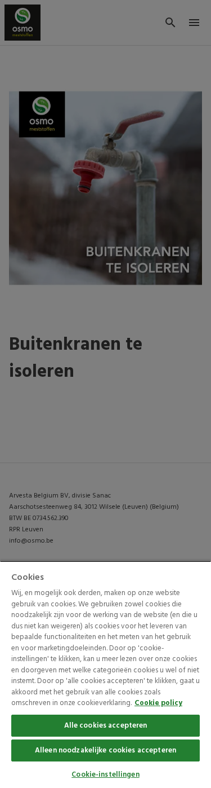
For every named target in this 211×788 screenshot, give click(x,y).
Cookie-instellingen (105, 775)
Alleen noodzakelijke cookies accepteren (105, 750)
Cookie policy (158, 703)
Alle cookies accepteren (105, 726)
